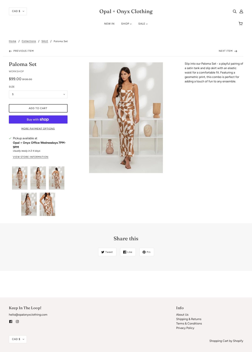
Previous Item (23, 50)
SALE (45, 41)
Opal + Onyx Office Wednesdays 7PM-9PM (39, 145)
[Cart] (241, 24)
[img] (234, 11)
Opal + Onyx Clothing (126, 11)
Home (12, 41)
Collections (29, 41)
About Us (182, 314)
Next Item (226, 50)
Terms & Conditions (189, 323)
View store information (30, 157)
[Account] (241, 11)
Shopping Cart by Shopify (226, 341)
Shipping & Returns (188, 319)
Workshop (16, 71)
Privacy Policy (185, 328)
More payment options (38, 128)
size (12, 86)
